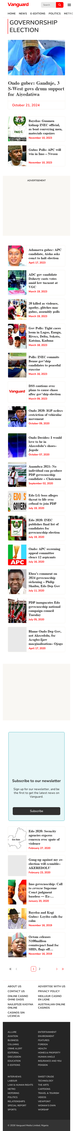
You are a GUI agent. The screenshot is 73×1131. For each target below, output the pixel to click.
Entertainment (47, 1032)
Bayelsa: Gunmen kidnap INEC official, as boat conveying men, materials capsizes (45, 127)
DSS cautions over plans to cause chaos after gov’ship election (45, 389)
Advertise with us (51, 986)
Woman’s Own (47, 1105)
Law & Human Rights (20, 1084)
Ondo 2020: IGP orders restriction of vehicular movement (46, 414)
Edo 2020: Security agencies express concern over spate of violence (44, 837)
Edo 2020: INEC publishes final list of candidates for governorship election (44, 526)
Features (43, 1040)
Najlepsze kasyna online (20, 1006)
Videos (42, 1097)
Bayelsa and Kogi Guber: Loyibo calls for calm (46, 916)
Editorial (13, 1052)
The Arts (43, 1084)
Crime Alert (15, 1048)
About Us (14, 986)
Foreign (43, 1044)
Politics (55, 13)
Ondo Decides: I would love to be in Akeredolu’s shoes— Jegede (45, 443)
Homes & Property (49, 1052)
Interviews (14, 1076)
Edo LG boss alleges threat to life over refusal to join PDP (43, 499)
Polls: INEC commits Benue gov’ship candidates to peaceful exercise (45, 363)
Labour (12, 1080)
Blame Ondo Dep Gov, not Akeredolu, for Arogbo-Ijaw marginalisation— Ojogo (46, 637)
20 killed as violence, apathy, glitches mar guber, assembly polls (44, 307)
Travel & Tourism (48, 1093)
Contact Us (16, 991)
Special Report (17, 1105)
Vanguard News (18, 5)
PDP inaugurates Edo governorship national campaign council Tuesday (44, 608)
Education (14, 1060)
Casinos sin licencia (16, 1014)
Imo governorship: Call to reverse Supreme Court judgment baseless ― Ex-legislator (46, 890)
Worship (43, 1109)
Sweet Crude (46, 1076)
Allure (12, 1032)
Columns (13, 1044)
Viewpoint (44, 1101)
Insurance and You (50, 1060)
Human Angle (46, 1056)
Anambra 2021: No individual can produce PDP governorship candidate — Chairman (45, 472)
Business (13, 1040)
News (23, 13)
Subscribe (36, 811)
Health (42, 1048)
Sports (12, 1109)
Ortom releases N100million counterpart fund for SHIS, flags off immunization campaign (44, 943)
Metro (11, 1089)
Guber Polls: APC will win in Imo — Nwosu (45, 151)
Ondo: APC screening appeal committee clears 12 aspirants (44, 553)
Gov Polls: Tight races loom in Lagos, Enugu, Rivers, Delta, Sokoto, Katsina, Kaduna (45, 334)
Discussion (14, 1056)
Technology (45, 1080)
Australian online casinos (51, 1006)
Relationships (16, 1101)
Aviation (13, 1036)
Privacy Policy (49, 991)
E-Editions (37, 13)
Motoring (13, 1093)
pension (43, 1065)
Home (12, 13)
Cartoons (44, 1089)
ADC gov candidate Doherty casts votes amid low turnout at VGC (43, 280)
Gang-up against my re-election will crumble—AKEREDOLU (46, 863)
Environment (46, 1036)
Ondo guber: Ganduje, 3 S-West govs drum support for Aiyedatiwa (36, 88)
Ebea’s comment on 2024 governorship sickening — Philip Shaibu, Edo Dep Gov (44, 579)
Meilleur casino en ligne (50, 998)
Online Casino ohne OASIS (18, 998)
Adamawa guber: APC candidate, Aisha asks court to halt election (45, 253)
